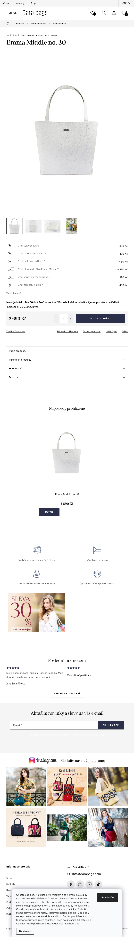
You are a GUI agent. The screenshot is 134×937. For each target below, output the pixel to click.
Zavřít (24, 330)
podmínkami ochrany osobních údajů (84, 734)
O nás (6, 3)
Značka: (15, 331)
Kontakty (20, 3)
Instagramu (95, 760)
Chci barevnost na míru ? (32, 253)
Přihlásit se (111, 725)
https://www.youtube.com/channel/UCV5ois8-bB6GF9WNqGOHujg (89, 884)
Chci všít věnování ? (29, 245)
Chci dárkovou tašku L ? (31, 261)
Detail (49, 511)
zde (77, 923)
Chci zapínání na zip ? (30, 284)
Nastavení (25, 931)
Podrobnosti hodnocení (46, 35)
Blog (33, 3)
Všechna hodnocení (67, 693)
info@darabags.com (86, 873)
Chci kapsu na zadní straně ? (34, 277)
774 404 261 (81, 867)
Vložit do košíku (100, 318)
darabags (80, 884)
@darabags (98, 884)
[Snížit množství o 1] (56, 318)
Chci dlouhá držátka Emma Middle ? (38, 269)
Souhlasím (107, 897)
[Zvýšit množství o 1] (70, 318)
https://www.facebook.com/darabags (71, 884)
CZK (124, 3)
